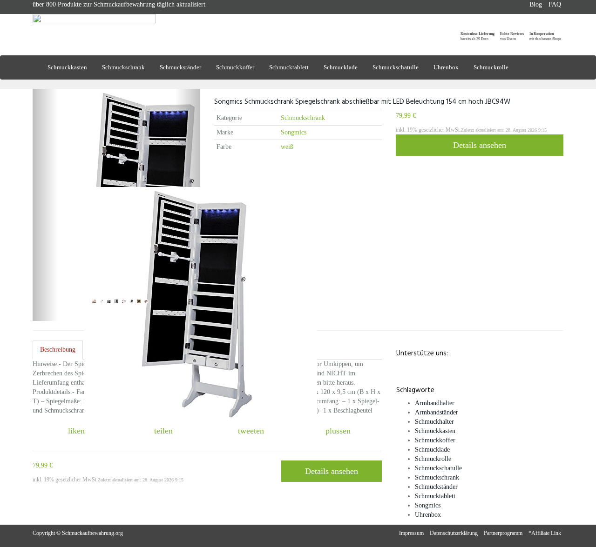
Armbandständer (436, 412)
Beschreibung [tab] (57, 349)
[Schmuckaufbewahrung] (116, 27)
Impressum (411, 533)
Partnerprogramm (503, 533)
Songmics (293, 132)
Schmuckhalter (434, 421)
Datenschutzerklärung (454, 533)
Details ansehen (479, 145)
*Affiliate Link (544, 533)
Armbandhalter (434, 403)
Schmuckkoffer (235, 67)
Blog (535, 4)
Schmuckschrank (123, 67)
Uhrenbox (446, 67)
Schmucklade (341, 67)
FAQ (555, 4)
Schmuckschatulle (395, 67)
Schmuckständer (180, 67)
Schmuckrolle (491, 67)
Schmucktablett (289, 67)
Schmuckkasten (67, 67)
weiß (287, 146)
